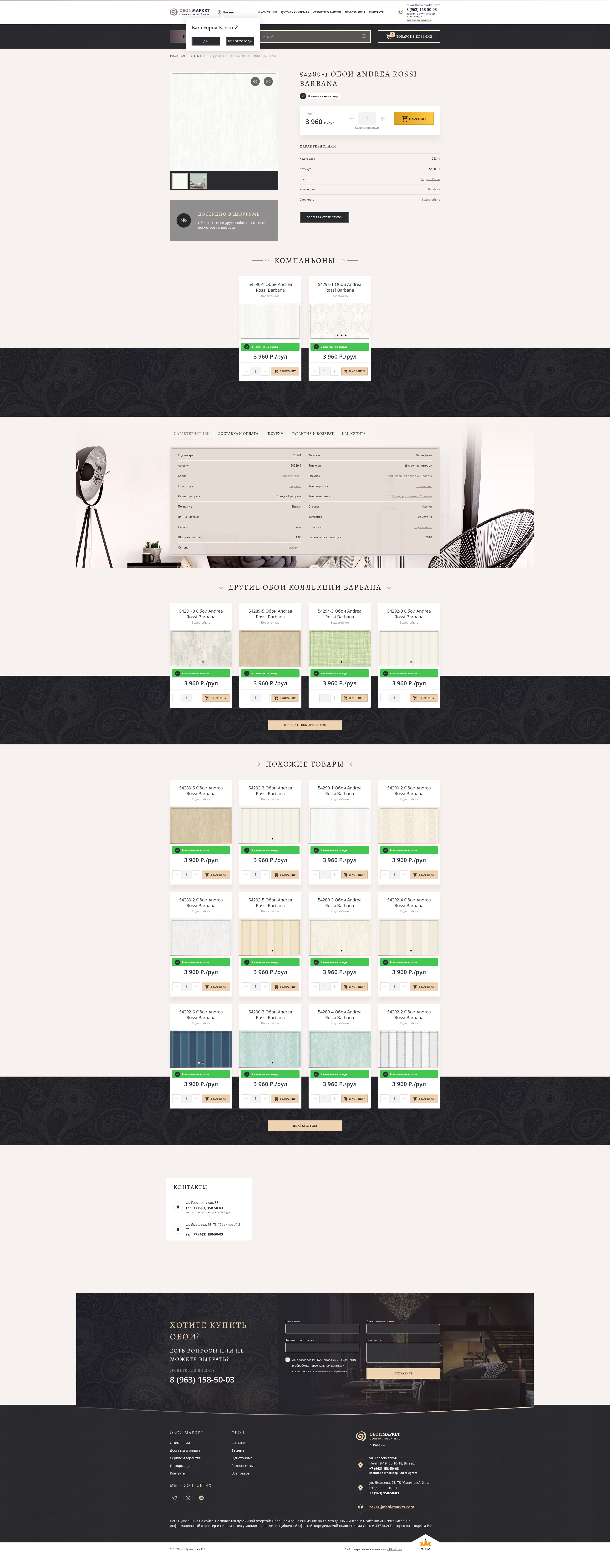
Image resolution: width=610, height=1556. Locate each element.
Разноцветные (243, 1465)
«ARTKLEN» (394, 1549)
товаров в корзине (414, 36)
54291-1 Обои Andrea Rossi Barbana (339, 287)
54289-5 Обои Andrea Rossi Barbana (270, 614)
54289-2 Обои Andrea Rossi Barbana (201, 902)
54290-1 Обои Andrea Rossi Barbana (270, 287)
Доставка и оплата (295, 12)
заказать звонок (419, 20)
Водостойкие (431, 200)
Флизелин (294, 547)
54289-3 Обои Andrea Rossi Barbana (339, 902)
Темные (238, 1450)
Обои (199, 56)
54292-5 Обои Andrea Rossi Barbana (270, 902)
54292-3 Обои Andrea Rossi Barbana (409, 614)
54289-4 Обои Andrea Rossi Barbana (339, 1014)
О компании (267, 12)
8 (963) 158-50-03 (422, 9)
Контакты (376, 12)
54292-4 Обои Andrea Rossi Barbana (409, 902)
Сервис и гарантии (327, 12)
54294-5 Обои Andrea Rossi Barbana (339, 614)
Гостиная (411, 496)
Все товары (241, 1473)
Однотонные (242, 1458)
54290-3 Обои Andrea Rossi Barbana (270, 1014)
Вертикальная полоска (403, 476)
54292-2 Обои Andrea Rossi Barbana (409, 1014)
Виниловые (424, 486)
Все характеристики (324, 217)
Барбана (434, 189)
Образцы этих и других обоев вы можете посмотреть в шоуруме (231, 225)
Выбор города (240, 41)
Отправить (403, 1373)
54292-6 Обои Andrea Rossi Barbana (201, 1014)
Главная (177, 56)
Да (205, 41)
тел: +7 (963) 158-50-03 (204, 1207)
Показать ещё (305, 1126)
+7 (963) (384, 1468)
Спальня (426, 496)
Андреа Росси (430, 179)
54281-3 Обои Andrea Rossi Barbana (201, 614)
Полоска (426, 476)
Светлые (239, 1442)
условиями (320, 1371)
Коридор (398, 496)
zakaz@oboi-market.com (423, 5)
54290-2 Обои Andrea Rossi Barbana (409, 790)
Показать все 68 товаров (305, 725)
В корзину (418, 119)
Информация (355, 12)
